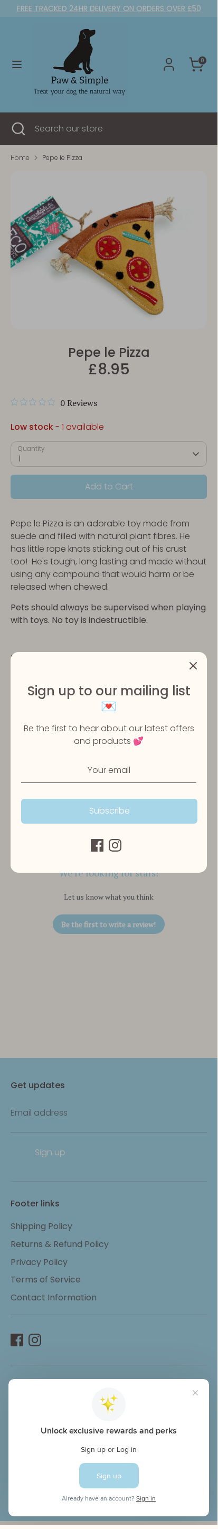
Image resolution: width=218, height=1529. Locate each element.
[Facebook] (97, 845)
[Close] (193, 665)
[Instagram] (115, 845)
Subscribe (109, 811)
